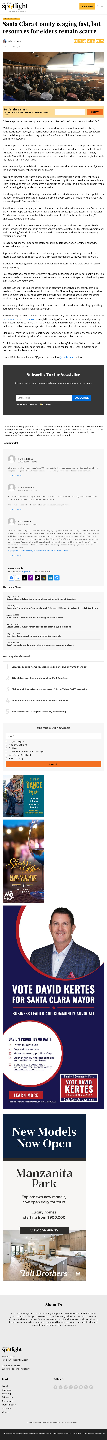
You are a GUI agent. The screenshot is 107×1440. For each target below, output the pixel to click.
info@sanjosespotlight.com (15, 1360)
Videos (5, 1412)
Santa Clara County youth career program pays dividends (39, 627)
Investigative (9, 1405)
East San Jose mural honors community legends (34, 636)
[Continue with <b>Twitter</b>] (24, 577)
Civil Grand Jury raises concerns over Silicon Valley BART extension (50, 689)
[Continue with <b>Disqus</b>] (57, 577)
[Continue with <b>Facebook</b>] (11, 577)
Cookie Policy (41, 1422)
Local (5, 1386)
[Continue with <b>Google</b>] (17, 577)
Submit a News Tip (11, 1366)
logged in (26, 572)
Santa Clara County (11, 19)
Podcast (6, 1408)
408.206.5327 (8, 1357)
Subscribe (87, 6)
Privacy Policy (31, 1422)
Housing (6, 1393)
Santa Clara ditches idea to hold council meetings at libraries (41, 599)
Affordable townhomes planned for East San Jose (40, 678)
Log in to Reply (15, 475)
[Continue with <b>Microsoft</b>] (43, 577)
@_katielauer (66, 357)
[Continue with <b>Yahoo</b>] (30, 577)
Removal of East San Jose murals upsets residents (40, 700)
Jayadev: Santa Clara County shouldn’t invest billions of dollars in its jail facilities (52, 608)
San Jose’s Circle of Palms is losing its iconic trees (35, 617)
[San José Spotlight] (22, 7)
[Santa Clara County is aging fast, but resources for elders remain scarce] (53, 76)
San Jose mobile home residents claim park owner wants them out (49, 667)
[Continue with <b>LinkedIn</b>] (50, 577)
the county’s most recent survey (19, 319)
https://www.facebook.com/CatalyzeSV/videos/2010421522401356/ (38, 550)
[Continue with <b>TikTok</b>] (37, 577)
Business (6, 1390)
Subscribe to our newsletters (16, 1369)
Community (8, 1401)
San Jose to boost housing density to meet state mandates (40, 645)
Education (7, 1397)
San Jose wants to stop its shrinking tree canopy (39, 711)
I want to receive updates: (26, 404)
